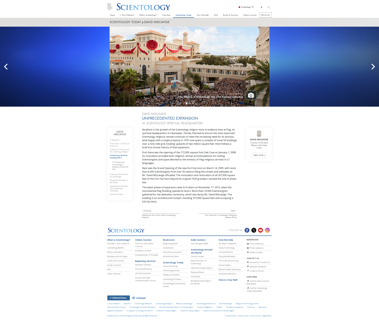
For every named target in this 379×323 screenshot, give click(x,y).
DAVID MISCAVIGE (120, 133)
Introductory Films (171, 256)
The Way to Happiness (234, 307)
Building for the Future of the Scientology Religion (159, 216)
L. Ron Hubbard (127, 15)
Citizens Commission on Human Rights (218, 311)
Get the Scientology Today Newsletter (256, 289)
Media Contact (255, 252)
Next (233, 210)
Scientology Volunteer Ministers (142, 307)
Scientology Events (171, 270)
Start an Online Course (116, 307)
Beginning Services (145, 261)
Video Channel (113, 273)
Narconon (263, 307)
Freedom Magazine (205, 307)
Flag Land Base (197, 272)
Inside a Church (114, 265)
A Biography (115, 139)
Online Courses (250, 15)
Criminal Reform (226, 252)
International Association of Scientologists (176, 307)
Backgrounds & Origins (117, 256)
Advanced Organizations (201, 268)
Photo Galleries (256, 248)
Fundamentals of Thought (146, 255)
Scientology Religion (164, 303)
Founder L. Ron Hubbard (118, 243)
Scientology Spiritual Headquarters (118, 156)
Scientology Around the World (201, 251)
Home (112, 15)
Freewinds (195, 276)
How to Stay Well (228, 279)
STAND (219, 307)
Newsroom (265, 14)
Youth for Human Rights (189, 311)
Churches (166, 15)
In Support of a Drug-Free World (140, 311)
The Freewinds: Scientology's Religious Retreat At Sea (221, 216)
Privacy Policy (230, 316)
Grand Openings (170, 266)
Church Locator (197, 256)
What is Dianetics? (115, 252)
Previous (147, 210)
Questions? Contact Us (259, 262)
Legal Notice (267, 316)
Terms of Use (255, 316)
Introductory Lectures (172, 252)
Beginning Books (170, 243)
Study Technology (226, 247)
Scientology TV (247, 7)
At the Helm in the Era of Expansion (119, 144)
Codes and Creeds (115, 260)
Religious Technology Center (247, 303)
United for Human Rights (166, 311)
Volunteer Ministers (227, 273)
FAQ (216, 15)
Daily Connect (198, 239)
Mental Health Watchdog (229, 269)
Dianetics (127, 303)
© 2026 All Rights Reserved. (132, 316)
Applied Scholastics (115, 311)
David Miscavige (225, 303)
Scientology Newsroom (205, 303)
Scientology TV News (172, 279)
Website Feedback (257, 266)
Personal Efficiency (143, 269)
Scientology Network (143, 303)
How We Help (203, 15)
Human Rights (225, 265)
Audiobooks (168, 247)
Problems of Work (143, 250)
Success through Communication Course (145, 279)
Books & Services (230, 15)
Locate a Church (256, 271)
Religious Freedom (171, 274)
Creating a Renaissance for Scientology (119, 175)
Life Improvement (143, 273)
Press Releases (256, 243)
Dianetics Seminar (143, 264)
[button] (186, 103)
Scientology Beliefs (115, 247)
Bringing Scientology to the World (119, 181)
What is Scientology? (148, 15)
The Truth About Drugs (229, 260)
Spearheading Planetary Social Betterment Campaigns (119, 188)
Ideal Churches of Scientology (199, 262)
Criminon (251, 307)
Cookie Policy (243, 316)
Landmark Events (116, 194)
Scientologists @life (199, 243)
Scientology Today (183, 15)
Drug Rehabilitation (227, 256)
